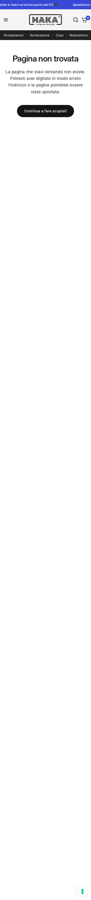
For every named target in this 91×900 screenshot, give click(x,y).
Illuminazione (40, 35)
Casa (59, 35)
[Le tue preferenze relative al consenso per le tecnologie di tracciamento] (82, 891)
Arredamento (14, 35)
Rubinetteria (79, 35)
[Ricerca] (76, 19)
